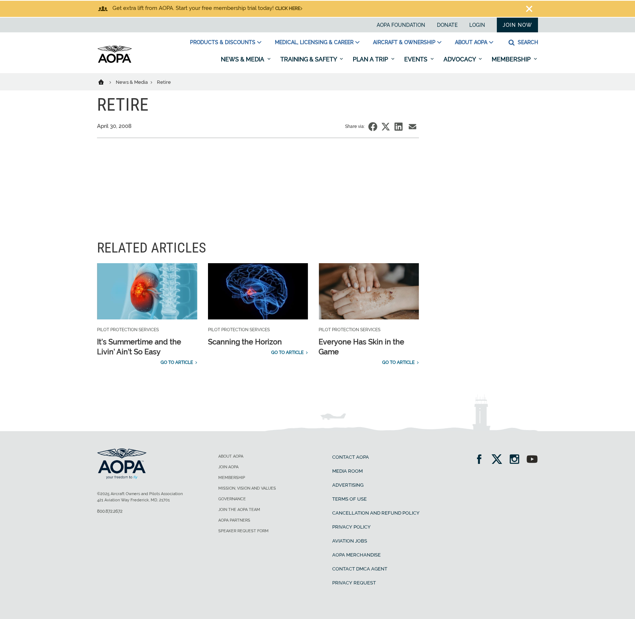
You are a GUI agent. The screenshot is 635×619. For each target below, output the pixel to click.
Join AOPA (228, 467)
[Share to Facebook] (372, 126)
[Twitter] (499, 460)
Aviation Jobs (349, 541)
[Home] (105, 81)
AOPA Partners (234, 520)
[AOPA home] (114, 61)
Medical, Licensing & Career (314, 42)
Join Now (517, 25)
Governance (232, 499)
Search (527, 42)
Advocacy (460, 59)
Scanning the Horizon (245, 341)
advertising (347, 485)
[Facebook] (481, 460)
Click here (287, 8)
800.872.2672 (109, 511)
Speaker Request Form (243, 531)
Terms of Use (349, 499)
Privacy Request (354, 583)
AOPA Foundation (401, 25)
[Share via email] (412, 126)
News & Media (243, 59)
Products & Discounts (222, 42)
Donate (447, 25)
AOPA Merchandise (356, 555)
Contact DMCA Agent (359, 569)
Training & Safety (309, 59)
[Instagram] (517, 460)
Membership (512, 59)
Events (416, 59)
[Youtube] (532, 460)
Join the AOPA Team (239, 509)
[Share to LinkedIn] (398, 126)
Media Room (347, 471)
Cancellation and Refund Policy (376, 513)
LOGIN (477, 25)
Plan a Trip (371, 59)
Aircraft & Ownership (404, 42)
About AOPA (471, 42)
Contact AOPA (350, 457)
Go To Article (177, 362)
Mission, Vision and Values (247, 488)
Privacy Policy (351, 527)
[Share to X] (385, 126)
